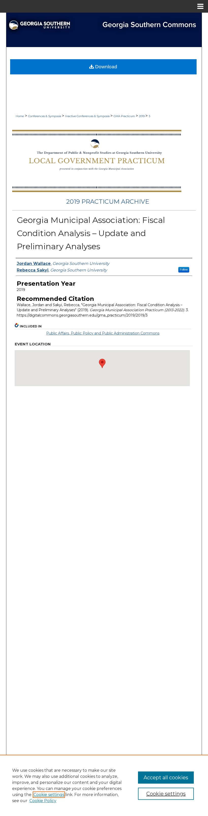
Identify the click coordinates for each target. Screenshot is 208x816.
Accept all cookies (166, 778)
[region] (104, 785)
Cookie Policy (42, 800)
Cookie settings (48, 794)
